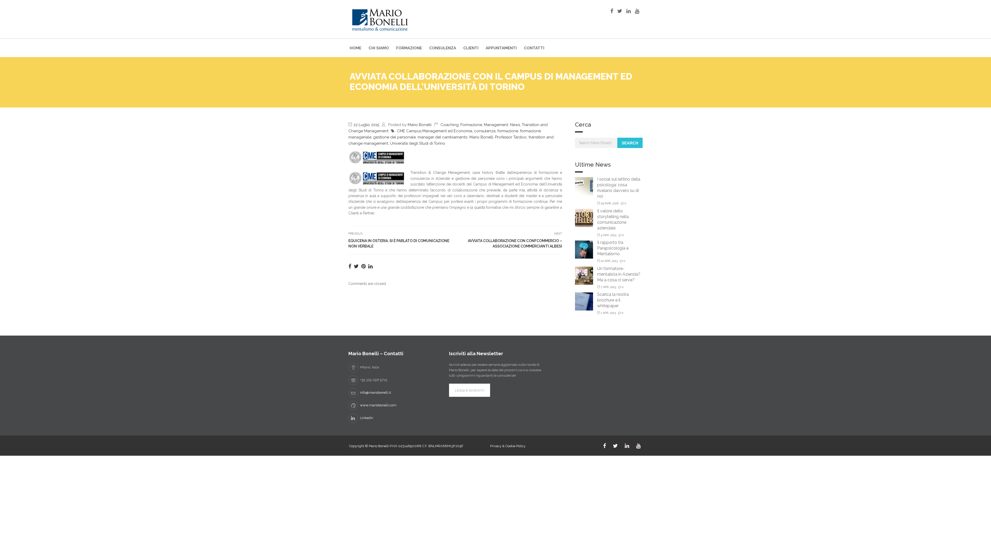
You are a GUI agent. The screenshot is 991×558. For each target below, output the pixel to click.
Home (355, 48)
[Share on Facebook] (349, 266)
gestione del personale (394, 137)
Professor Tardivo (511, 137)
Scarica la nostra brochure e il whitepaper (613, 300)
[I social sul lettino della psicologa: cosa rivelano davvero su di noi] (584, 185)
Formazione (409, 48)
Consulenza (442, 48)
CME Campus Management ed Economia (434, 131)
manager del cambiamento (443, 137)
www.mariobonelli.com (378, 405)
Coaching (450, 124)
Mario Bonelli (419, 124)
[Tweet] (356, 266)
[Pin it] (363, 266)
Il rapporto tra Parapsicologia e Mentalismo (613, 248)
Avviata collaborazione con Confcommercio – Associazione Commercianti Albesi (515, 243)
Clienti (470, 48)
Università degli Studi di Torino (417, 143)
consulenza (485, 131)
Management (496, 124)
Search (630, 143)
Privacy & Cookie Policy (507, 446)
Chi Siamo (379, 48)
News (515, 124)
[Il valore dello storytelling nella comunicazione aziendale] (584, 217)
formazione (507, 131)
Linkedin (366, 418)
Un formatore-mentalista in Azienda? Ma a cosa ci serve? (618, 274)
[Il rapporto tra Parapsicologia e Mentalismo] (584, 249)
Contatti (534, 48)
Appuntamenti (501, 48)
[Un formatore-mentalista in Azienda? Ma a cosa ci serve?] (584, 275)
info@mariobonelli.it (375, 392)
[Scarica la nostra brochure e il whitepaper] (584, 301)
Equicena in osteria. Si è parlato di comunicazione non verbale (398, 243)
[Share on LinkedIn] (370, 266)
